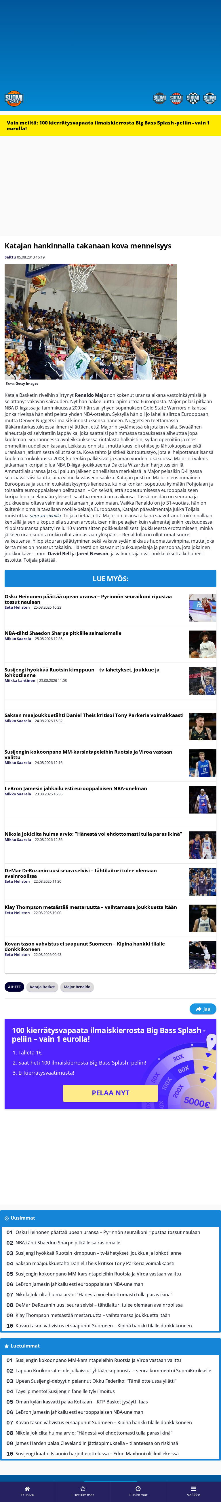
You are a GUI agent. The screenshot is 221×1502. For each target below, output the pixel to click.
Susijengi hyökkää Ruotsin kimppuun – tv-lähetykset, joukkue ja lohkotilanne (82, 672)
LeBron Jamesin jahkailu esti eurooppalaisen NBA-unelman (76, 788)
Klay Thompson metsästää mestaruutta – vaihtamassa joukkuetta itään (91, 907)
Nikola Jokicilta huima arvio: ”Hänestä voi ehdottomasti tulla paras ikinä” (93, 834)
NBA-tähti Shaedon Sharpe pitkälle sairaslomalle (63, 633)
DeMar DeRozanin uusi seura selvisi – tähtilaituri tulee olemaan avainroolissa (81, 873)
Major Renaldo (77, 986)
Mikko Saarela (18, 638)
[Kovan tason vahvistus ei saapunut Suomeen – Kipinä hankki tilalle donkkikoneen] (202, 955)
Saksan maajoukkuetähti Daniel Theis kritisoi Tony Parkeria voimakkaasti (94, 715)
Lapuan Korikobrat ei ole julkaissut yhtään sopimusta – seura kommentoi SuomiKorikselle (113, 1370)
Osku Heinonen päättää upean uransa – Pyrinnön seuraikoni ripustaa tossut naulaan (88, 599)
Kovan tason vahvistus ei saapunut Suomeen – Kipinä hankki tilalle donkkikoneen (85, 946)
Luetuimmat (25, 1346)
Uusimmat (23, 1218)
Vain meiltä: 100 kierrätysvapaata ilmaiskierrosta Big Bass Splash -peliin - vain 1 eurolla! (108, 125)
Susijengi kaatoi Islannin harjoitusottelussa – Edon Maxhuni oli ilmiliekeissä (97, 1453)
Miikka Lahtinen (20, 680)
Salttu (10, 257)
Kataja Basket (42, 986)
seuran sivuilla (45, 515)
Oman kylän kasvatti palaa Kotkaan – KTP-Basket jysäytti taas (82, 1402)
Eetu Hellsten (17, 607)
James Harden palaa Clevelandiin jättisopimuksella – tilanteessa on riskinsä (97, 1443)
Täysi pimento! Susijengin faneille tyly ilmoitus (65, 1391)
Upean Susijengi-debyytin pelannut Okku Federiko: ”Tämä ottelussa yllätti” (96, 1381)
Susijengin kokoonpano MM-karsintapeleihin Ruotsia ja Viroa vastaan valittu (88, 754)
